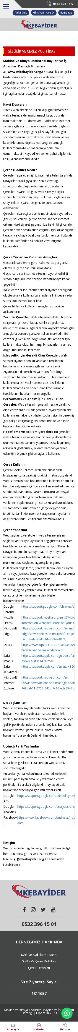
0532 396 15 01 (64, 4)
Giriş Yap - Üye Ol (43, 12)
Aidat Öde (21, 12)
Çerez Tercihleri (39, 968)
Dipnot (41, 1013)
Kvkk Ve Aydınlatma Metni (39, 955)
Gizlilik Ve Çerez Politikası (39, 961)
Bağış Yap (66, 12)
